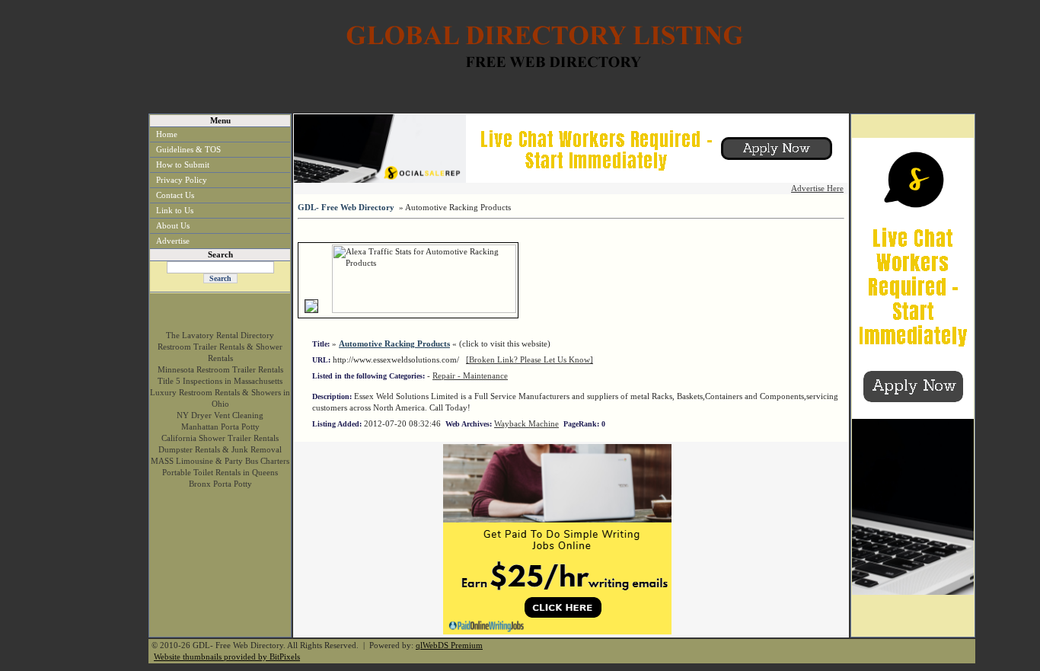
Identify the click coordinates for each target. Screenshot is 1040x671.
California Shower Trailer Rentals (220, 438)
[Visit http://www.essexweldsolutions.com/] (311, 310)
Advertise (173, 240)
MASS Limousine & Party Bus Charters (220, 460)
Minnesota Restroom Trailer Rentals (220, 369)
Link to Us (174, 210)
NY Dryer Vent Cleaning (220, 415)
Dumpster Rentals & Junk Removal (220, 449)
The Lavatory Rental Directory (220, 335)
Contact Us (175, 195)
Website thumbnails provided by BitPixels (227, 656)
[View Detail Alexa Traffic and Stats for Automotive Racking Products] (326, 310)
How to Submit (182, 164)
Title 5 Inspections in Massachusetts (220, 380)
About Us (173, 225)
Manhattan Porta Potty (220, 426)
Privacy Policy (181, 179)
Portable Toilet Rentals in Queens (220, 472)
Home (166, 134)
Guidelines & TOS (188, 149)
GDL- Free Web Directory (346, 207)
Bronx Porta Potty (220, 483)
